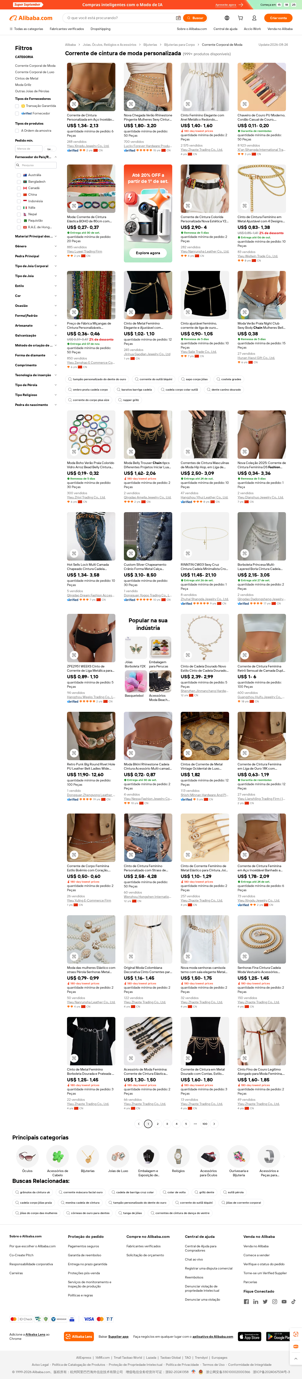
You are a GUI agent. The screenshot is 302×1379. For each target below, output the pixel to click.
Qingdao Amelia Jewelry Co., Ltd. (147, 497)
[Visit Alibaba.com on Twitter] (265, 1301)
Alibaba (70, 44)
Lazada (151, 1357)
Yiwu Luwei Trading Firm (84, 251)
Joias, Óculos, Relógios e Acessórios (109, 44)
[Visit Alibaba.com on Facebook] (246, 1301)
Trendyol (201, 1357)
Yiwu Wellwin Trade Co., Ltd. (258, 256)
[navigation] (35, 585)
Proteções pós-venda (84, 1273)
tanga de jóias (132, 1213)
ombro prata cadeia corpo (90, 389)
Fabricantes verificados (143, 1246)
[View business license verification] (193, 1372)
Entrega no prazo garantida (87, 1264)
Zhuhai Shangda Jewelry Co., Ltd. (205, 599)
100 (204, 1124)
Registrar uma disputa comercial (208, 1268)
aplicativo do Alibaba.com (213, 1336)
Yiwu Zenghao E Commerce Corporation (91, 362)
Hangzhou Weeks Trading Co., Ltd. (91, 697)
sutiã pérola (236, 1192)
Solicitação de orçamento (145, 1255)
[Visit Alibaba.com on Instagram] (274, 1301)
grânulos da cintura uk (35, 1192)
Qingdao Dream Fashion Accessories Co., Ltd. (91, 595)
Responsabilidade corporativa (31, 1264)
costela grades (231, 379)
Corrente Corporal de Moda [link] (222, 44)
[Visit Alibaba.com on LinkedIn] (256, 1301)
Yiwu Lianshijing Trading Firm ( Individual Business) (262, 799)
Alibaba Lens (35, 1334)
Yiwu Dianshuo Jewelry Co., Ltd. (261, 497)
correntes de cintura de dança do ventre (182, 1213)
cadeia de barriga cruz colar (135, 1192)
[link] (296, 1334)
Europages (219, 1357)
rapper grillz (131, 400)
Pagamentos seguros (83, 1246)
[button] (178, 18)
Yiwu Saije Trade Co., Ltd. (199, 352)
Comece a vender (256, 1255)
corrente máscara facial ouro (83, 1192)
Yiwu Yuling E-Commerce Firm (89, 900)
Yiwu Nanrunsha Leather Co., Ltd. (205, 251)
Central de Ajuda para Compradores (200, 1248)
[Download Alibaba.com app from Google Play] (279, 1336)
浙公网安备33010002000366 (228, 1372)
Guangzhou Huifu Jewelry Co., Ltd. (262, 697)
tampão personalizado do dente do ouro (99, 379)
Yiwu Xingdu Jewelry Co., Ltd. (88, 146)
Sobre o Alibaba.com (25, 1236)
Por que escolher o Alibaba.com (32, 1246)
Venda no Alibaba (255, 1246)
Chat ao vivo (194, 1259)
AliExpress (83, 1357)
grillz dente (206, 1192)
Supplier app (118, 1336)
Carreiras (16, 1273)
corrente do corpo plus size (91, 400)
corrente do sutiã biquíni (156, 379)
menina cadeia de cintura (83, 1202)
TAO (188, 1357)
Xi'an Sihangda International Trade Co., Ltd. (262, 150)
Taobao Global (170, 1357)
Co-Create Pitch (21, 1255)
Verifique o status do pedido (264, 1264)
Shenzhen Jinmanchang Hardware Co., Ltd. (205, 691)
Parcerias (250, 1282)
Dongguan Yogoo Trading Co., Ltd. (148, 595)
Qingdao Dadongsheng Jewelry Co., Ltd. (262, 599)
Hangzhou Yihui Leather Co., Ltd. (204, 497)
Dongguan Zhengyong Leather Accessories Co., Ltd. (91, 795)
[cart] (241, 19)
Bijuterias (150, 44)
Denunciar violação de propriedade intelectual (202, 1288)
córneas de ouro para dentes (90, 1213)
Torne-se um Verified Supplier (265, 1273)
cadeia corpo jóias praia (36, 1202)
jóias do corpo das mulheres (38, 1213)
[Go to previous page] (138, 1124)
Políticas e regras (80, 1295)
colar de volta (177, 1192)
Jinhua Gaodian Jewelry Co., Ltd (147, 354)
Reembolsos (194, 1277)
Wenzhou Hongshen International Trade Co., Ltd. (148, 896)
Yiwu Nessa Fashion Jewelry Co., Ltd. (148, 799)
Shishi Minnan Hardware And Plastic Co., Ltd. (205, 795)
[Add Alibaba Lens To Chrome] (79, 1336)
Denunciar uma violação (202, 1299)
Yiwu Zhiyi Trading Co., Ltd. (86, 497)
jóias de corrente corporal (243, 1202)
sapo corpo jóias (197, 379)
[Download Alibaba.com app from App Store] (249, 1336)
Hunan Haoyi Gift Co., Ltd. (256, 358)
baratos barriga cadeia (137, 389)
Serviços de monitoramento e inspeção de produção (89, 1284)
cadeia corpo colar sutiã (182, 389)
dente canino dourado (226, 389)
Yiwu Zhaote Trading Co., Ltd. (202, 150)
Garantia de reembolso (84, 1255)
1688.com (102, 1357)
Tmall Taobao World (128, 1357)
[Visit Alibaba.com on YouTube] (284, 1301)
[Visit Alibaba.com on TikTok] (293, 1301)
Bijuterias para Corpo (179, 44)
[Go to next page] (214, 1124)
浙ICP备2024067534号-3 (271, 1372)
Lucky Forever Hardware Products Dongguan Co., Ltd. (148, 146)
